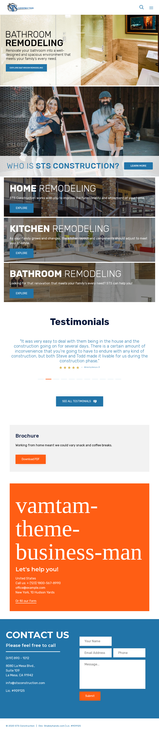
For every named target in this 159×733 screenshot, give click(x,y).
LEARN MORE (138, 165)
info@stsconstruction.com (25, 678)
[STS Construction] (20, 7)
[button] (22, 208)
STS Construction (25, 721)
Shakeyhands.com (54, 721)
